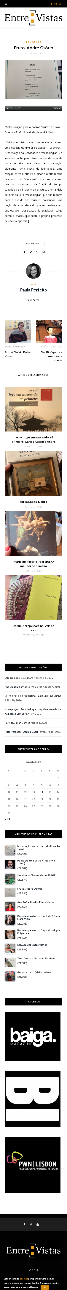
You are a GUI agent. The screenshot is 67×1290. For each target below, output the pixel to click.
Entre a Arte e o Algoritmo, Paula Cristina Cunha (33, 695)
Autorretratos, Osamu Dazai (21, 731)
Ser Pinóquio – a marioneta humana (51, 356)
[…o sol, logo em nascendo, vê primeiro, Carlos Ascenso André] (33, 409)
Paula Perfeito (33, 289)
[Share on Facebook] (24, 252)
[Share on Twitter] (31, 252)
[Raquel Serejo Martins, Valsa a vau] (33, 597)
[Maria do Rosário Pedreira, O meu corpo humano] (33, 533)
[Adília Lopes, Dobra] (33, 473)
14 (41, 792)
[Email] (43, 252)
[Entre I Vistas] (33, 18)
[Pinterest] (37, 252)
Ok (45, 1287)
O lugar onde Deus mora (19, 677)
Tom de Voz (33, 42)
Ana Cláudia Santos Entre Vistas (23, 686)
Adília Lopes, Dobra (33, 501)
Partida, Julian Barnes (17, 722)
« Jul (7, 819)
